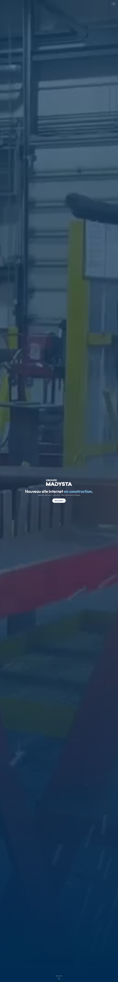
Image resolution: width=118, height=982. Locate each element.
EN (113, 4)
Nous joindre (59, 501)
